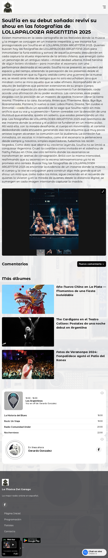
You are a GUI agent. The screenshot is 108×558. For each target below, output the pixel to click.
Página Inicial (12, 513)
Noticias (9, 525)
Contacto (9, 531)
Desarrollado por (8, 553)
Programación (12, 519)
